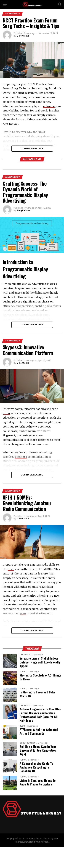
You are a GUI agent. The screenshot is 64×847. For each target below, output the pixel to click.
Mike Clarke (23, 36)
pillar (6, 413)
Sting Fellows (23, 210)
